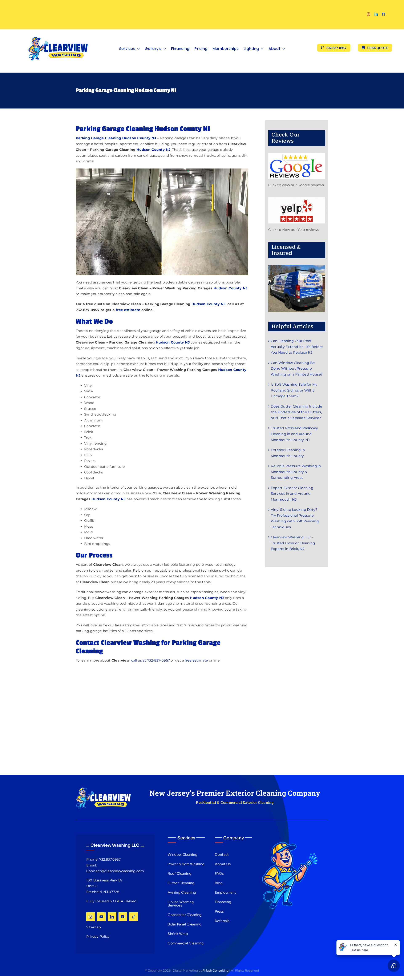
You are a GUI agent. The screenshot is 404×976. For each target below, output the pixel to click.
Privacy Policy (98, 937)
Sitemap (93, 927)
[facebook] (383, 14)
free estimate (196, 660)
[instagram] (368, 14)
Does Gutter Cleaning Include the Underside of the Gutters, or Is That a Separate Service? (296, 412)
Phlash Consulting (215, 970)
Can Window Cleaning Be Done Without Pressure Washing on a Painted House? (297, 368)
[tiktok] (133, 916)
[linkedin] (376, 14)
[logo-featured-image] (58, 31)
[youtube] (101, 916)
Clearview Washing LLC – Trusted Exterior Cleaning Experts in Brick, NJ (293, 543)
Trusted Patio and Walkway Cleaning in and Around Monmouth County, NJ (294, 434)
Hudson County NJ (154, 150)
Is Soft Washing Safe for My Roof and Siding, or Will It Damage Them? (294, 390)
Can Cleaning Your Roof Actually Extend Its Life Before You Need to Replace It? (297, 346)
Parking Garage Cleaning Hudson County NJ (116, 138)
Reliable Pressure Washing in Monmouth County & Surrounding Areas (296, 472)
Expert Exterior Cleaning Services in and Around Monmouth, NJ (292, 493)
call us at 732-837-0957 (150, 660)
